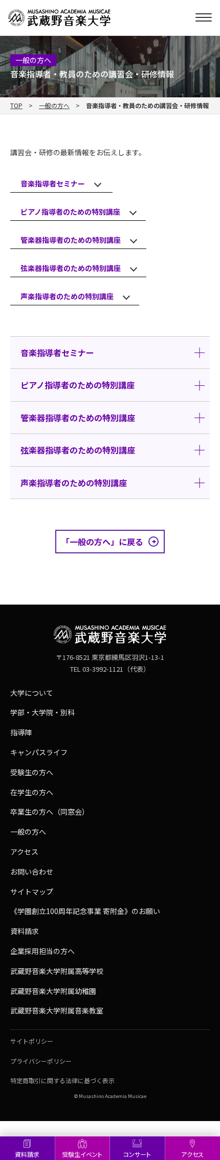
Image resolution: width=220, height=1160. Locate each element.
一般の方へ (54, 105)
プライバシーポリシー (41, 1061)
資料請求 (27, 1154)
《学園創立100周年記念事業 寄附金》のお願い (85, 911)
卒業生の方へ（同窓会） (49, 811)
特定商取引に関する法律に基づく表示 (62, 1080)
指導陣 (21, 732)
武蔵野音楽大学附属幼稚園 (53, 991)
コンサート (137, 1154)
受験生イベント (82, 1154)
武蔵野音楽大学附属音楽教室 (56, 1010)
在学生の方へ (31, 792)
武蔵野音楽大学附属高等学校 (56, 971)
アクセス (24, 851)
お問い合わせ (31, 871)
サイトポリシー (31, 1041)
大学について (31, 693)
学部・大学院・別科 (42, 712)
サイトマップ (31, 891)
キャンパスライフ (39, 752)
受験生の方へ (31, 772)
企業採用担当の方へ (42, 951)
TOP (16, 105)
